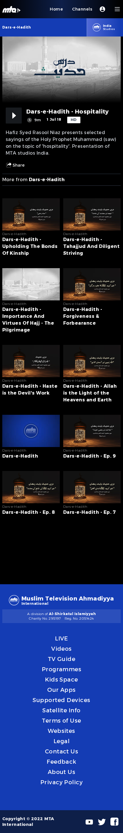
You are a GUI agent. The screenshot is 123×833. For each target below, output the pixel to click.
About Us (62, 772)
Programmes (62, 669)
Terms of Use (61, 720)
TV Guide (62, 659)
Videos (61, 648)
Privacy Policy (61, 782)
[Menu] (117, 9)
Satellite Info (61, 710)
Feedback (61, 761)
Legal (61, 741)
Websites (61, 730)
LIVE (61, 638)
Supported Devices (61, 700)
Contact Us (61, 751)
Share (19, 165)
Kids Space (61, 679)
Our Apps (61, 689)
